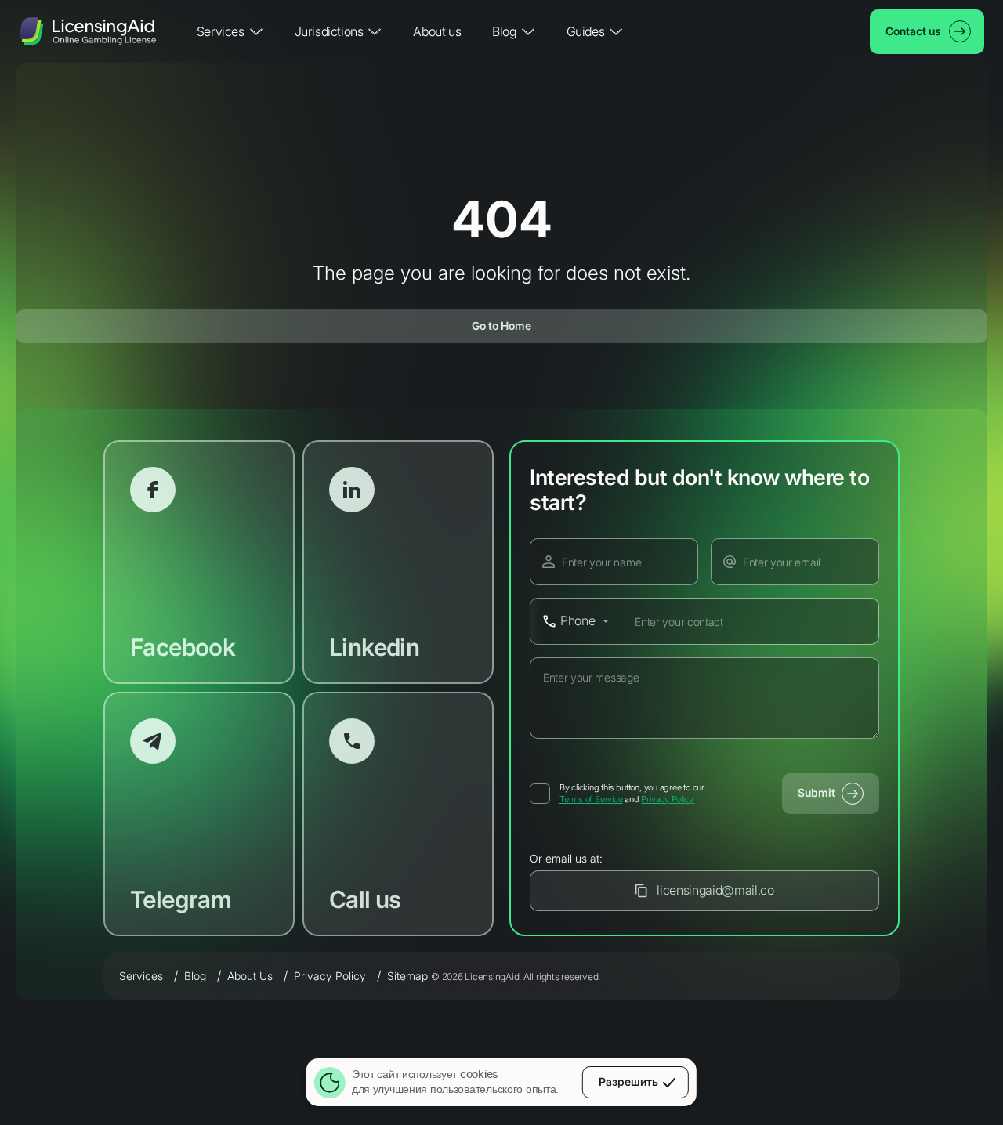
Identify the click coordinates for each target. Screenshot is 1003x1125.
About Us (250, 975)
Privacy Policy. (667, 799)
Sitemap (407, 975)
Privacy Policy (330, 975)
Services (141, 975)
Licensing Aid (87, 31)
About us (437, 31)
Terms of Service (590, 799)
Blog (195, 975)
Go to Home (501, 325)
